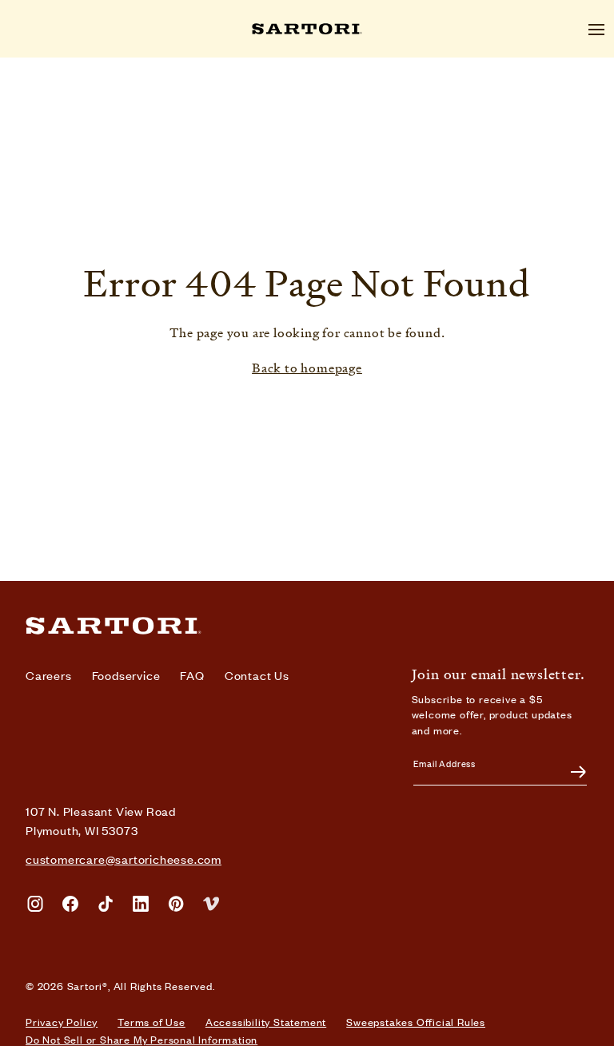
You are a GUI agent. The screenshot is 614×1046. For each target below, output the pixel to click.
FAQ (192, 674)
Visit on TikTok (105, 903)
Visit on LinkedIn (140, 903)
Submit (569, 771)
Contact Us (257, 674)
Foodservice (126, 674)
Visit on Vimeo (211, 903)
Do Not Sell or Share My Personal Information (141, 1039)
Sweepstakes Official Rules (415, 1022)
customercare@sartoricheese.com (123, 858)
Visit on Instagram (35, 903)
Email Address (444, 763)
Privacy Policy (62, 1022)
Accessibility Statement (265, 1022)
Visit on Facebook (70, 903)
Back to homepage (307, 368)
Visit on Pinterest (175, 903)
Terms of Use (151, 1022)
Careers (49, 674)
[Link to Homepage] (307, 625)
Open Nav (596, 29)
